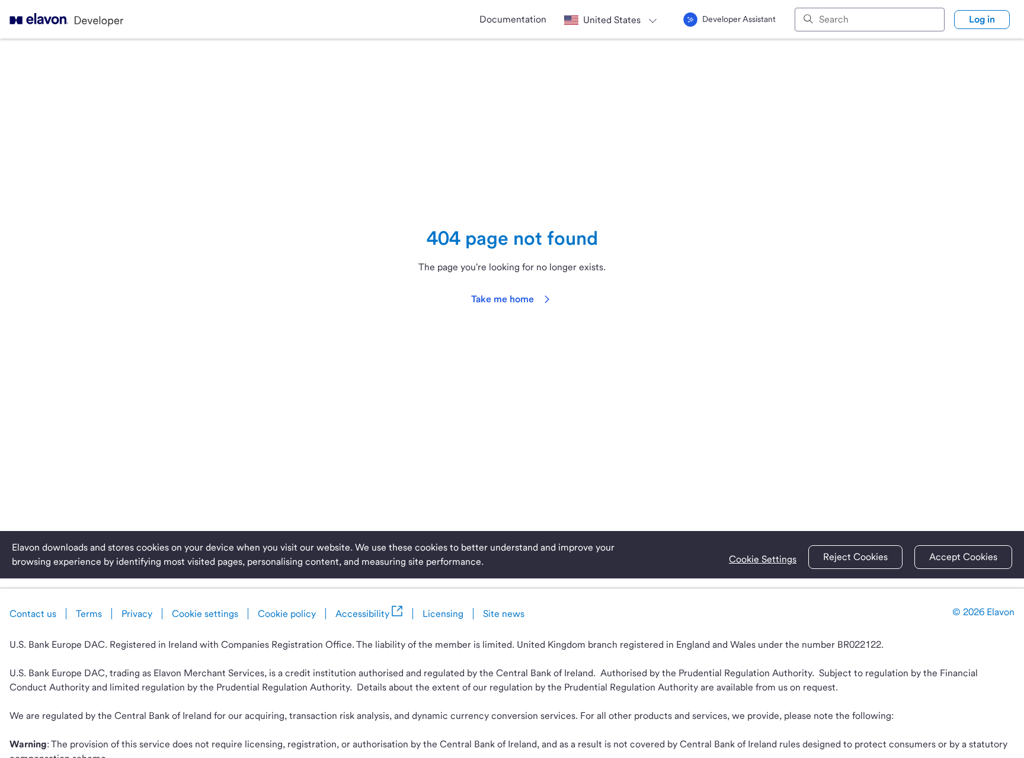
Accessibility (362, 613)
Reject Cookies (855, 556)
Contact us (32, 613)
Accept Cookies (963, 556)
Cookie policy (287, 613)
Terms (89, 613)
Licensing (443, 613)
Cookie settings (205, 613)
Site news (503, 613)
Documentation (512, 19)
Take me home (502, 299)
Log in (982, 19)
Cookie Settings (762, 559)
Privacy (136, 613)
